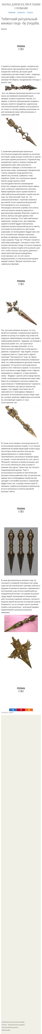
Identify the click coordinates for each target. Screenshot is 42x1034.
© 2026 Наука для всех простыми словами (13, 1022)
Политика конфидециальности (10, 1027)
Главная (11, 12)
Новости (21, 12)
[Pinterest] (21, 709)
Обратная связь (6, 1030)
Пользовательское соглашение (16, 1024)
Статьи (30, 12)
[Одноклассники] (29, 709)
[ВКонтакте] (13, 709)
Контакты (4, 1024)
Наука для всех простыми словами (21, 6)
